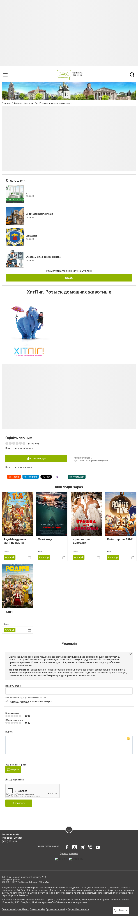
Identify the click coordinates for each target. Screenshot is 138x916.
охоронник (31, 235)
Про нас (64, 853)
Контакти (73, 853)
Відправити (19, 803)
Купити (8, 557)
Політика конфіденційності (15, 909)
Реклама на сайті (11, 834)
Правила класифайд (56, 909)
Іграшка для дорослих (81, 541)
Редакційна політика (78, 909)
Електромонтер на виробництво (43, 257)
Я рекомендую (37, 458)
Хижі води (45, 539)
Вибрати (15, 769)
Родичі (8, 612)
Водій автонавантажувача (39, 214)
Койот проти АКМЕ (120, 539)
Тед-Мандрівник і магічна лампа (16, 541)
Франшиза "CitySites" (12, 838)
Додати (69, 277)
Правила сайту (37, 909)
